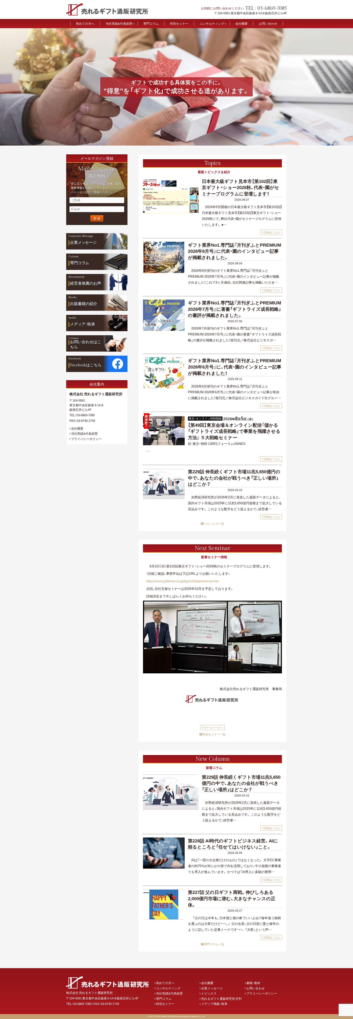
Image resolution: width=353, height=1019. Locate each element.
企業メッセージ (212, 988)
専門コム (79, 263)
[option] (176, 87)
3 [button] (179, 143)
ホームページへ (213, 727)
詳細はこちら (272, 232)
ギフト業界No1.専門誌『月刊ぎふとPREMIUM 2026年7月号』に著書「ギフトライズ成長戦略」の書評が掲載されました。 (234, 309)
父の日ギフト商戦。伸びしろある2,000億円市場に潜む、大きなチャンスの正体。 (231, 898)
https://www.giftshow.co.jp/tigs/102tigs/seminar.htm (182, 580)
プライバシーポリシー (86, 439)
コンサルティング (212, 23)
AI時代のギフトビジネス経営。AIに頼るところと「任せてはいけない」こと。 (233, 843)
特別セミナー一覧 (214, 734)
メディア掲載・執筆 (214, 1003)
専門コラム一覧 (214, 944)
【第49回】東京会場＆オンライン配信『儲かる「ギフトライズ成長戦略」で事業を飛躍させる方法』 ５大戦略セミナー (234, 431)
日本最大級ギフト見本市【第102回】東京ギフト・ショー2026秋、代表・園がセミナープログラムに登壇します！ (240, 187)
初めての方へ (85, 23)
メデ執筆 (82, 324)
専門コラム (151, 23)
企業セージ (83, 242)
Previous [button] (4, 87)
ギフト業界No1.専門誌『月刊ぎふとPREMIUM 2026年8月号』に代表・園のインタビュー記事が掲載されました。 (234, 251)
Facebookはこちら (86, 365)
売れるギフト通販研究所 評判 (221, 998)
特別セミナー (179, 23)
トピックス (209, 993)
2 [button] (174, 143)
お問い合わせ (268, 23)
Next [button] (348, 87)
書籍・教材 (253, 983)
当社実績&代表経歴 (119, 23)
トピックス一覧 (214, 523)
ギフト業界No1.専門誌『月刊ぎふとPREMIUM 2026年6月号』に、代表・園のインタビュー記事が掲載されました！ (234, 366)
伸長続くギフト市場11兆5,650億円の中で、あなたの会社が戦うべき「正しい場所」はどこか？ (234, 477)
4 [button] (183, 143)
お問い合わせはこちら (85, 344)
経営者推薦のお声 (85, 283)
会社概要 (241, 23)
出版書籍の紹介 (83, 304)
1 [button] (170, 143)
